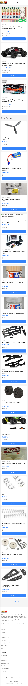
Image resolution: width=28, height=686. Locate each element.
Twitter (8, 623)
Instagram (13, 623)
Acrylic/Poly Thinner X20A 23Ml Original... (13, 313)
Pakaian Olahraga (5, 635)
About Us (8, 677)
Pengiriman (3, 671)
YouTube (19, 623)
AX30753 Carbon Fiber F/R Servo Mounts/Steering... (10, 585)
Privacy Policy (14, 677)
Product (3, 632)
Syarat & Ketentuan (5, 663)
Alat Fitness (3, 640)
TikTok (24, 623)
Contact (20, 677)
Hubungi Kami (4, 660)
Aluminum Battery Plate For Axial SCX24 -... (14, 342)
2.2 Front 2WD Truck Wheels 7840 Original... (14, 463)
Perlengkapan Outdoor (6, 643)
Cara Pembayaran (5, 668)
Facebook (3, 623)
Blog (2, 648)
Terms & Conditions (14, 681)
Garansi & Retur (4, 666)
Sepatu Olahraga (5, 637)
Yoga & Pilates (4, 645)
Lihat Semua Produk (14, 601)
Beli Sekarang (14, 39)
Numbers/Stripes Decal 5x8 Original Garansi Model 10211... (13, 28)
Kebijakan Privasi (5, 658)
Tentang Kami (4, 655)
